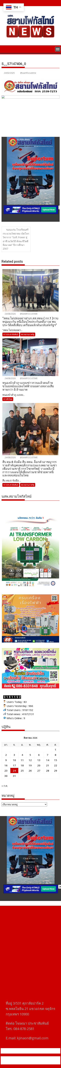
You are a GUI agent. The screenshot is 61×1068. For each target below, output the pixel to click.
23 (5, 770)
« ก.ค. (5, 785)
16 (5, 765)
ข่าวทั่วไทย (7, 399)
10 (14, 760)
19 (30, 765)
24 (14, 770)
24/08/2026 (10, 313)
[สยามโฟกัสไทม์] (4, 48)
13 (38, 760)
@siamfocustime (28, 72)
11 (22, 760)
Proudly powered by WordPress (25, 1058)
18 (22, 765)
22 (55, 765)
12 (30, 760)
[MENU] (57, 49)
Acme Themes (38, 1062)
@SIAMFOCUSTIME (28, 313)
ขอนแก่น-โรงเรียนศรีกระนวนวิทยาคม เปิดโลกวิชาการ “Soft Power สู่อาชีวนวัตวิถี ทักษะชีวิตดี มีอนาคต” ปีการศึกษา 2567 (16, 239)
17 (14, 765)
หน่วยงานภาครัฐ (27, 334)
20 (38, 765)
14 (47, 760)
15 (55, 760)
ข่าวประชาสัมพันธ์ (10, 334)
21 (47, 765)
